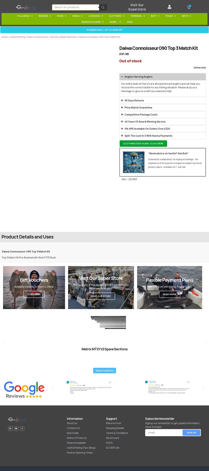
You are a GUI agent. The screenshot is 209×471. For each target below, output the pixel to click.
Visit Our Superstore (137, 7)
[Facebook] (10, 428)
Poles (169, 15)
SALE (130, 21)
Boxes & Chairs (91, 21)
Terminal (136, 15)
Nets (185, 15)
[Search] (103, 7)
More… (114, 21)
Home (5, 36)
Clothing (115, 15)
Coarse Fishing (17, 36)
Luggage (94, 15)
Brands (43, 15)
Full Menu (23, 15)
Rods (60, 15)
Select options (105, 370)
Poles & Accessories (37, 36)
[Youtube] (16, 428)
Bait (153, 15)
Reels (76, 15)
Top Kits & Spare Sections (63, 36)
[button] (3, 343)
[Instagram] (22, 428)
